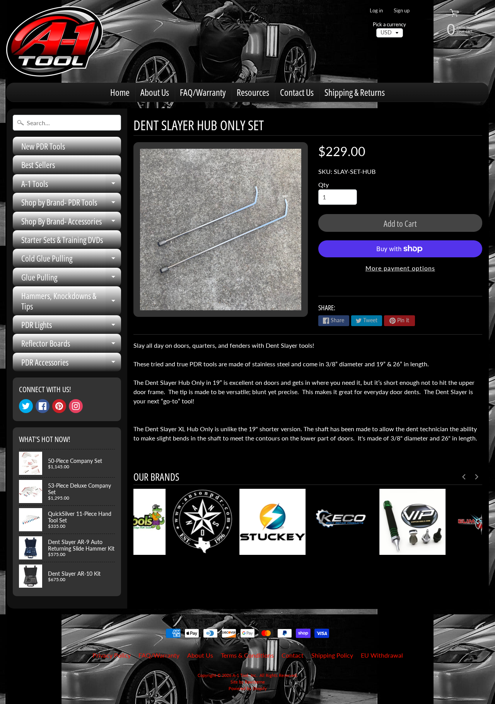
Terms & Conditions (247, 655)
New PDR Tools (43, 146)
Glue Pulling (71, 278)
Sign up (402, 10)
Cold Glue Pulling (71, 259)
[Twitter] (26, 406)
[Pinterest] (59, 406)
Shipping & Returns (354, 92)
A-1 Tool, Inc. (244, 675)
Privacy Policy (111, 655)
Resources (253, 92)
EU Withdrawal (382, 655)
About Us (154, 92)
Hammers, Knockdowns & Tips (71, 301)
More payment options (400, 268)
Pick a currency (389, 24)
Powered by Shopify (248, 688)
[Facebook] (43, 406)
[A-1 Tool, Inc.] (54, 41)
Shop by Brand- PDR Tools (71, 203)
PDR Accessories (71, 363)
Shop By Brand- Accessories (71, 222)
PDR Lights (71, 326)
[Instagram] (76, 406)
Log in (376, 10)
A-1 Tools (71, 185)
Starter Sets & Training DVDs (62, 239)
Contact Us (297, 92)
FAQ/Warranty (203, 92)
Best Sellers (38, 164)
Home (120, 92)
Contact (293, 655)
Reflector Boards (71, 344)
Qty (323, 184)
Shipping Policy (332, 655)
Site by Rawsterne (247, 681)
